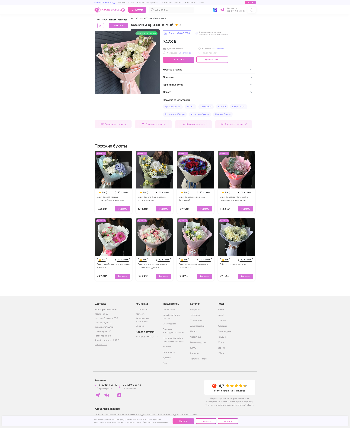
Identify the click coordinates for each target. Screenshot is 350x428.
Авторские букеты (200, 114)
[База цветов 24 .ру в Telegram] (97, 395)
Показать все (101, 344)
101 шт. (221, 353)
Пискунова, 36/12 (103, 322)
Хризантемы (196, 320)
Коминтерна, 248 (103, 335)
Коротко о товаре (172, 69)
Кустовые (222, 326)
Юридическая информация (142, 320)
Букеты (190, 106)
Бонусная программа (147, 2)
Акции (131, 2)
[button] (218, 48)
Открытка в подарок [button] (155, 124)
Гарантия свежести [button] (195, 124)
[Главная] (110, 9)
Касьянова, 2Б (101, 314)
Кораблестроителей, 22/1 (107, 340)
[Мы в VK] (107, 395)
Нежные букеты (223, 114)
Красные (222, 320)
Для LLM (167, 357)
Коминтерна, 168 (103, 331)
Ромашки (194, 353)
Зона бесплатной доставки (171, 317)
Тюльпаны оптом (198, 358)
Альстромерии (197, 326)
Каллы (193, 347)
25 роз (221, 342)
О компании (166, 2)
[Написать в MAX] (215, 10)
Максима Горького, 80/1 (106, 318)
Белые (221, 309)
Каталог (139, 9)
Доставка (121, 2)
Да (100, 25)
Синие (221, 315)
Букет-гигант (238, 106)
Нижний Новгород (105, 2)
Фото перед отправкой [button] (236, 124)
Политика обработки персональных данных (174, 340)
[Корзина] (251, 10)
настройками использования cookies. (153, 422)
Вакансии (190, 2)
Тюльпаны (195, 315)
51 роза (221, 347)
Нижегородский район (106, 309)
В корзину (179, 59)
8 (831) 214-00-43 (108, 385)
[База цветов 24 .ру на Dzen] (119, 395)
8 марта (222, 106)
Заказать (122, 209)
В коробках (195, 309)
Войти (250, 2)
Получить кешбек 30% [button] (146, 33)
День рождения (172, 106)
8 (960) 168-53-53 (132, 385)
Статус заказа (169, 323)
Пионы (193, 331)
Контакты (178, 2)
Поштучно (223, 337)
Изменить (118, 25)
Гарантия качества (173, 84)
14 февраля (206, 106)
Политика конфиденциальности (173, 331)
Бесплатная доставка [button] (115, 124)
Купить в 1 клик (212, 59)
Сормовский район (104, 327)
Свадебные (195, 337)
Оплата (167, 92)
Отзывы (200, 2)
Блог (165, 363)
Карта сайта (169, 352)
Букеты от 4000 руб (175, 114)
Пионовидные (224, 331)
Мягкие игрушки (198, 342)
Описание (168, 77)
